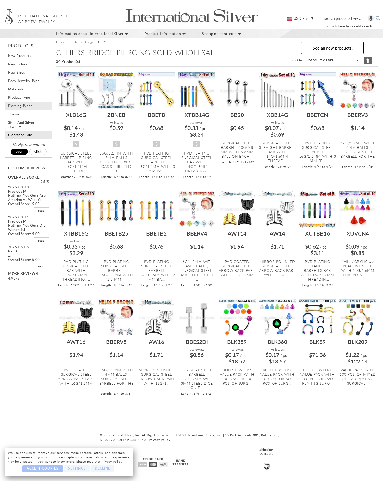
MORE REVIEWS (23, 273)
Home (60, 42)
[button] (300, 18)
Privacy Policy (111, 462)
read (41, 210)
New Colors (17, 64)
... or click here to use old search (347, 26)
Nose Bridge (84, 42)
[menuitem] (96, 33)
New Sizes (16, 72)
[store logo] (9, 16)
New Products (20, 56)
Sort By (297, 60)
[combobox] (352, 18)
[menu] (217, 33)
